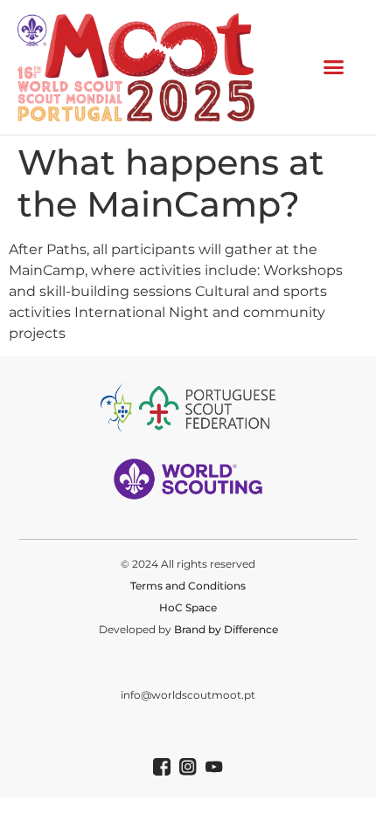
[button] (334, 67)
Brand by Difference (226, 629)
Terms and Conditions (188, 585)
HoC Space (188, 607)
